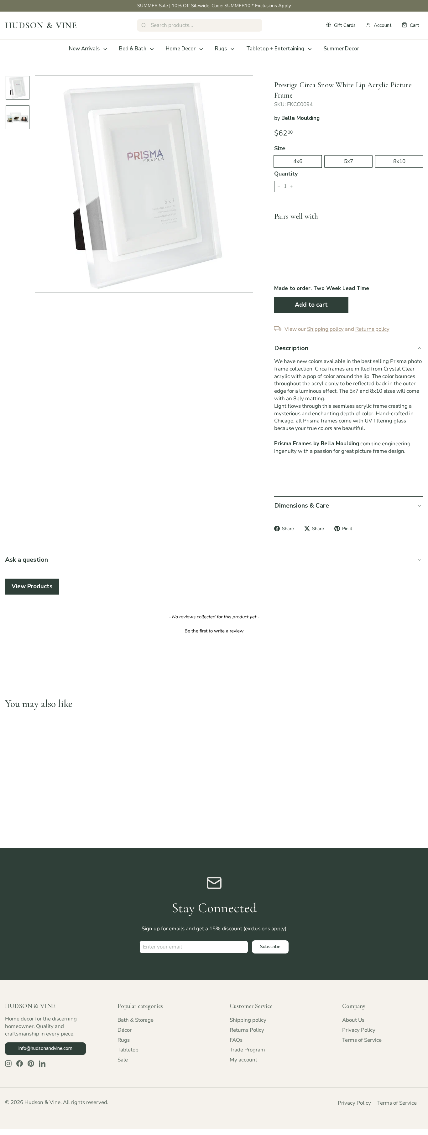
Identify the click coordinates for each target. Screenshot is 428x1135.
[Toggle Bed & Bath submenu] (152, 49)
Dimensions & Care (301, 505)
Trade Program (247, 1049)
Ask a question (26, 559)
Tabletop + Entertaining (275, 48)
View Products (32, 586)
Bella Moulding (300, 118)
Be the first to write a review (214, 631)
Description (291, 348)
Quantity (286, 173)
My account (243, 1059)
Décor (124, 1030)
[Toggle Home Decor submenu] (201, 49)
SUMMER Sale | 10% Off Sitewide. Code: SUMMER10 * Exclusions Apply (214, 6)
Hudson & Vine (41, 25)
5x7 (348, 161)
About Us (353, 1020)
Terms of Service (362, 1040)
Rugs (221, 48)
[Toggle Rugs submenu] (232, 49)
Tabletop (127, 1049)
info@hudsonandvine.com (45, 1048)
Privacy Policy (358, 1030)
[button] (214, 630)
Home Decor (181, 48)
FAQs (236, 1040)
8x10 (399, 161)
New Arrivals (84, 48)
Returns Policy (247, 1030)
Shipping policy (248, 1020)
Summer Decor (341, 48)
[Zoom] (144, 184)
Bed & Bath (132, 48)
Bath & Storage (135, 1020)
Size (279, 148)
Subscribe (270, 946)
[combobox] (199, 25)
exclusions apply (265, 928)
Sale (122, 1059)
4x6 (297, 161)
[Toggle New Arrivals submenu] (105, 49)
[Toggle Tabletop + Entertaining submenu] (310, 49)
